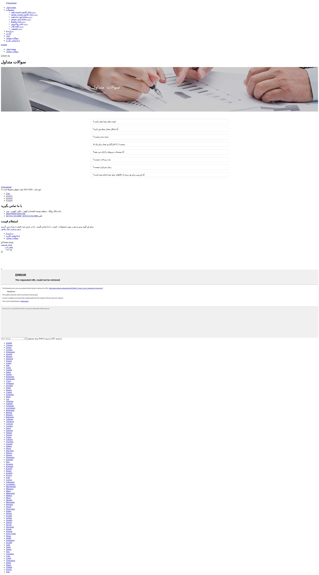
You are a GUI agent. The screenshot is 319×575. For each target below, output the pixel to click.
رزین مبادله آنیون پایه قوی (21, 17)
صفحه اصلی (11, 7)
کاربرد (8, 33)
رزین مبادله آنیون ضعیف (21, 19)
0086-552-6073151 (13, 216)
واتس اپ (8, 247)
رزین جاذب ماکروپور (19, 24)
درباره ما (9, 31)
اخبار (8, 36)
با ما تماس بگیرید (13, 41)
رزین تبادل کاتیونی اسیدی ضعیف (24, 14)
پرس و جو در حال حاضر (11, 229)
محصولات (10, 10)
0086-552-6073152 (30, 216)
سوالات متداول (12, 38)
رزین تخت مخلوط (18, 22)
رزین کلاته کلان (17, 26)
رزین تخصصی (16, 29)
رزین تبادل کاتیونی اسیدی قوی (23, 12)
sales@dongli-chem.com (15, 213)
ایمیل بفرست (6, 245)
